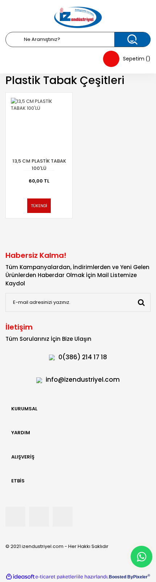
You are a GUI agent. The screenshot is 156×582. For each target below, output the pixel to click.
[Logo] (78, 17)
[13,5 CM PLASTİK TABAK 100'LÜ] (39, 126)
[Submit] (141, 302)
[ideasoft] (20, 576)
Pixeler (140, 576)
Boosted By (121, 576)
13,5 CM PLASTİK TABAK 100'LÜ (39, 165)
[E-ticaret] (56, 577)
